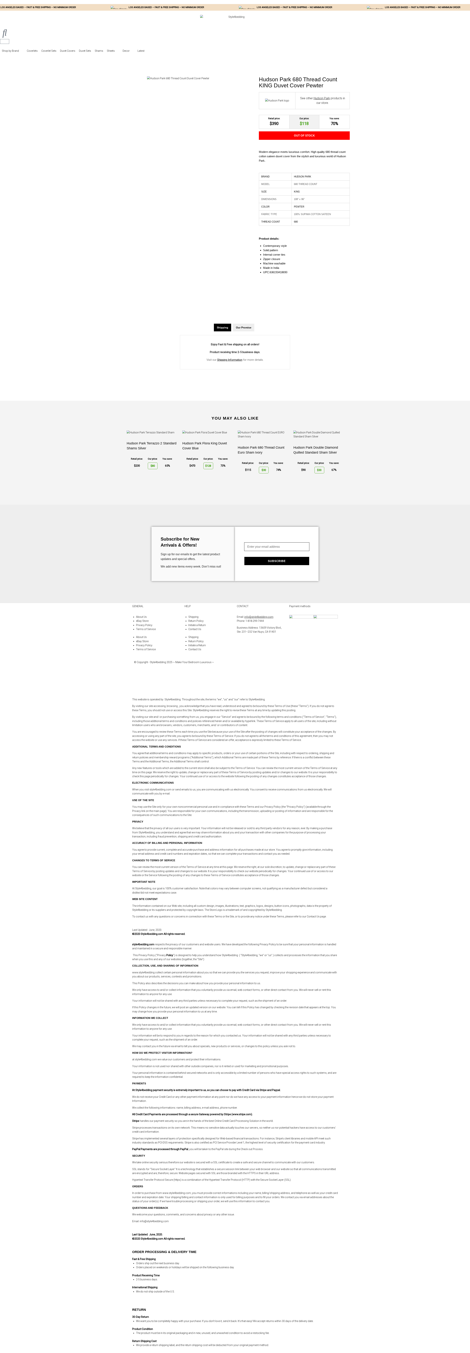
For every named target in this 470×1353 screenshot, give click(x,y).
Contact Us (194, 629)
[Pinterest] (241, 686)
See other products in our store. (322, 101)
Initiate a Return (197, 625)
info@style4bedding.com (258, 616)
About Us (141, 616)
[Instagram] (241, 675)
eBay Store (142, 620)
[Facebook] (241, 665)
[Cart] (4, 41)
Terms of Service (146, 629)
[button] (12, 51)
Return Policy (196, 620)
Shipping (193, 616)
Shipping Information (229, 359)
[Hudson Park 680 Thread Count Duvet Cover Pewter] (178, 78)
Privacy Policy (144, 625)
